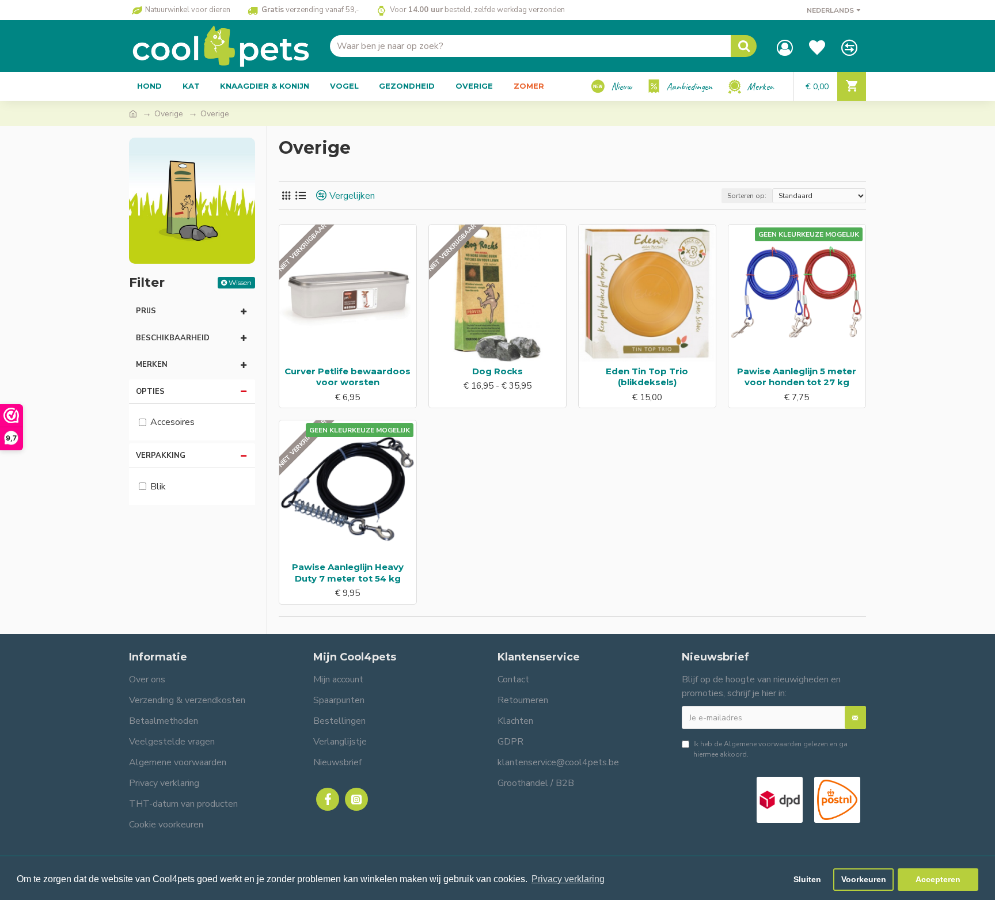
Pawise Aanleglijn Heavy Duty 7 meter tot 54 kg (348, 572)
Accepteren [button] (938, 879)
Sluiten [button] (807, 879)
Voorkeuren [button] (863, 879)
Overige (168, 113)
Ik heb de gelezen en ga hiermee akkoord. (770, 749)
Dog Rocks (497, 371)
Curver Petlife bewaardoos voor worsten (347, 377)
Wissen (240, 282)
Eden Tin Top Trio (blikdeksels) (647, 377)
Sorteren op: (746, 195)
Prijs (146, 311)
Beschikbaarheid (173, 338)
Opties (150, 391)
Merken (152, 364)
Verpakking (160, 455)
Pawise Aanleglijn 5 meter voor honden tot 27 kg (796, 377)
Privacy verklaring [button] (568, 879)
